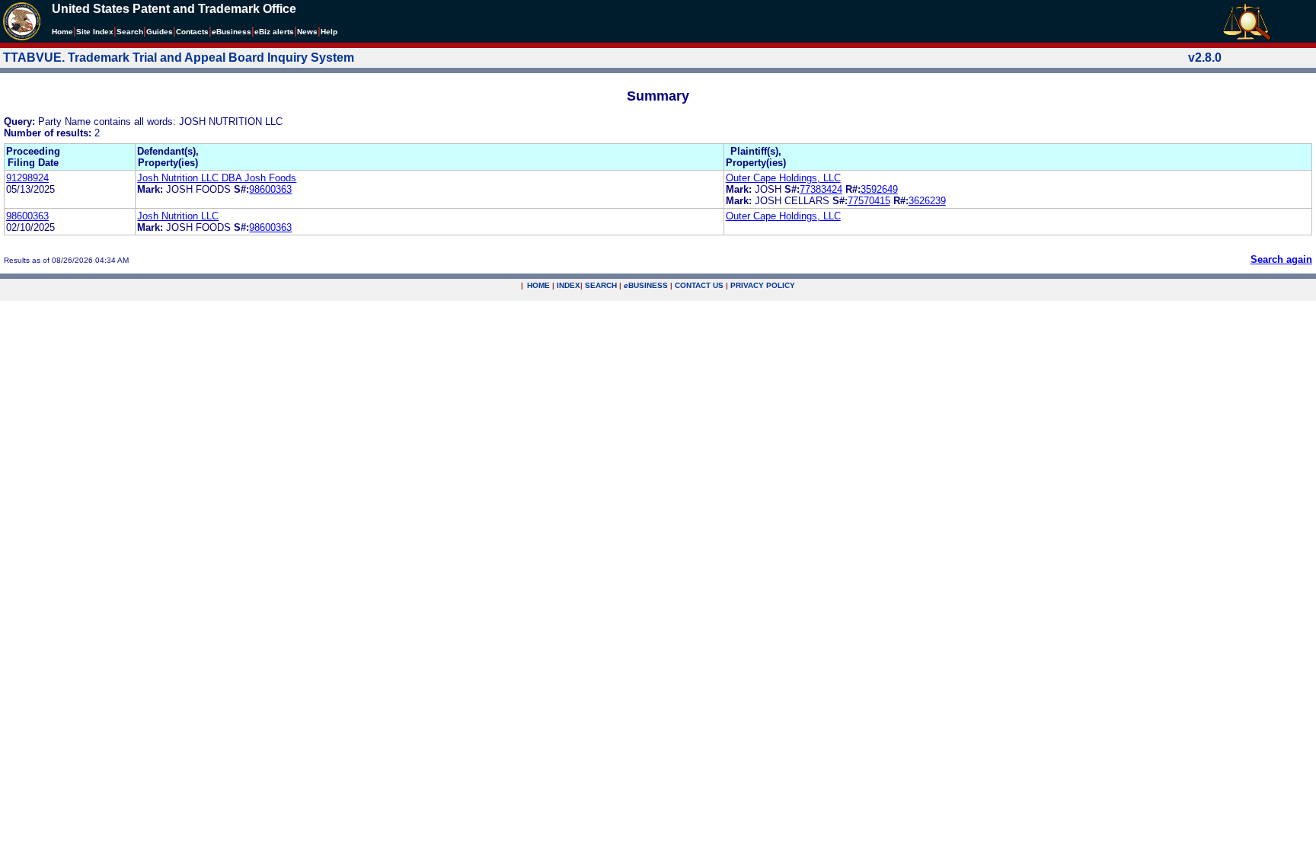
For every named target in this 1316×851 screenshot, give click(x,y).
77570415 (869, 200)
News (307, 31)
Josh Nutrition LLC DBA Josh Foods (216, 178)
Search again (1281, 259)
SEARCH (601, 285)
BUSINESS (646, 285)
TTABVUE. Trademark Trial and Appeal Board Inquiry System (178, 57)
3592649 (879, 189)
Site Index (94, 31)
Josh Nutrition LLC (178, 216)
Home (62, 31)
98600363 (270, 189)
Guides (159, 31)
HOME (538, 285)
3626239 (927, 200)
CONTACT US (699, 285)
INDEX (568, 285)
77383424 (821, 189)
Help (329, 31)
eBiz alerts (274, 31)
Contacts (192, 31)
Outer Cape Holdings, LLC (783, 178)
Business (231, 31)
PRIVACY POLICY (762, 285)
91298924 (27, 178)
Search (130, 31)
